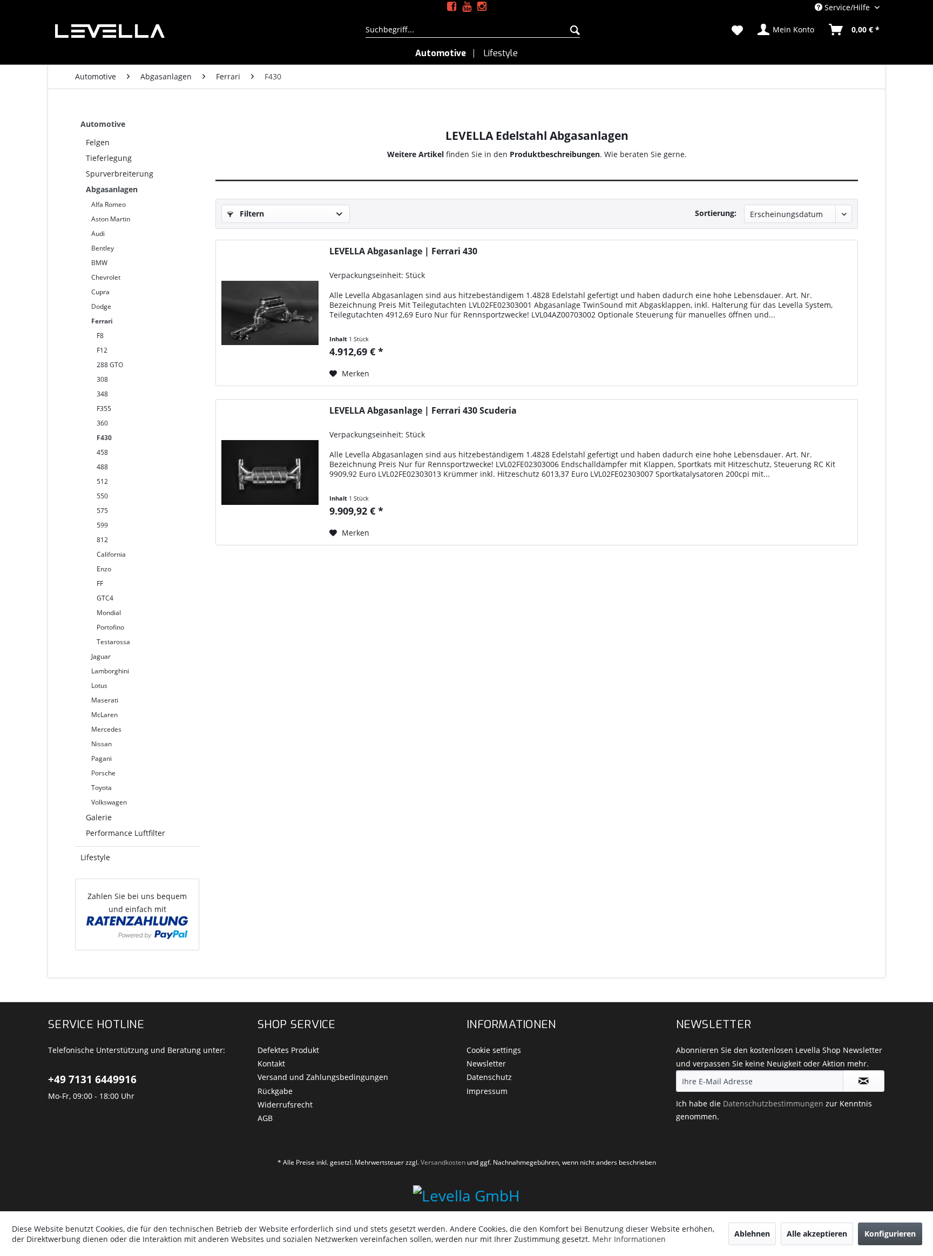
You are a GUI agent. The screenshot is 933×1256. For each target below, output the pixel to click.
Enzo (104, 568)
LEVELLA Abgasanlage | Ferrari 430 (403, 251)
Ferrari (102, 321)
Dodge (101, 306)
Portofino (110, 627)
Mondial (109, 612)
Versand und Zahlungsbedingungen (323, 1077)
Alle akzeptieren (817, 1233)
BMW (99, 262)
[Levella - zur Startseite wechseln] (197, 31)
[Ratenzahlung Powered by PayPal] (137, 927)
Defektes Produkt (288, 1050)
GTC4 (105, 598)
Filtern (251, 213)
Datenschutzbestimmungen (773, 1103)
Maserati (104, 700)
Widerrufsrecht (285, 1104)
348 (102, 394)
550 (102, 496)
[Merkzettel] (737, 30)
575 (102, 510)
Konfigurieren (890, 1233)
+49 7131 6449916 (92, 1079)
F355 (104, 408)
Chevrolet (105, 277)
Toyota (101, 787)
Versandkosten (443, 1162)
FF (100, 583)
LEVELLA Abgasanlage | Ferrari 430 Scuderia (423, 410)
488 (102, 466)
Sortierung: (715, 213)
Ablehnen (752, 1233)
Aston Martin (110, 219)
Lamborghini (110, 671)
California (111, 554)
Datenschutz (489, 1077)
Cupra (100, 291)
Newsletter (486, 1063)
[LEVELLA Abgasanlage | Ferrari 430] (270, 313)
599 (102, 525)
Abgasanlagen (112, 189)
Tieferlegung (109, 158)
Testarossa (113, 641)
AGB (265, 1118)
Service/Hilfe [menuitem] (847, 7)
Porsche (103, 773)
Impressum (487, 1091)
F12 (102, 350)
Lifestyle (95, 857)
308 (102, 379)
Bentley (102, 248)
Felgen (98, 142)
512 (102, 481)
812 (102, 539)
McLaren (104, 714)
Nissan (101, 743)
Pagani (101, 758)
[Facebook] (451, 6)
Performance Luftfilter (125, 833)
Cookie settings (493, 1050)
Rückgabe (275, 1091)
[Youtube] (466, 6)
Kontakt (271, 1063)
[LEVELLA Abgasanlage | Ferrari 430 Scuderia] (270, 472)
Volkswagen (109, 802)
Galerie (99, 817)
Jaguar (101, 656)
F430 (104, 437)
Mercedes (106, 729)
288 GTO (110, 364)
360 (102, 423)
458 (102, 452)
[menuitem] (473, 30)
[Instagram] (482, 6)
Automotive (102, 124)
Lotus (99, 685)
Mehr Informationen (629, 1239)
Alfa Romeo (108, 204)
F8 (100, 335)
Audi (98, 233)
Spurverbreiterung (119, 173)
